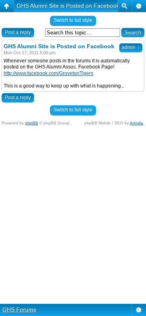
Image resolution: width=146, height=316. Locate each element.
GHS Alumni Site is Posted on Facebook (68, 5)
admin (131, 47)
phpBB (31, 123)
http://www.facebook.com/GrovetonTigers (48, 73)
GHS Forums (19, 309)
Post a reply (18, 32)
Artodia (136, 123)
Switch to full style (73, 20)
